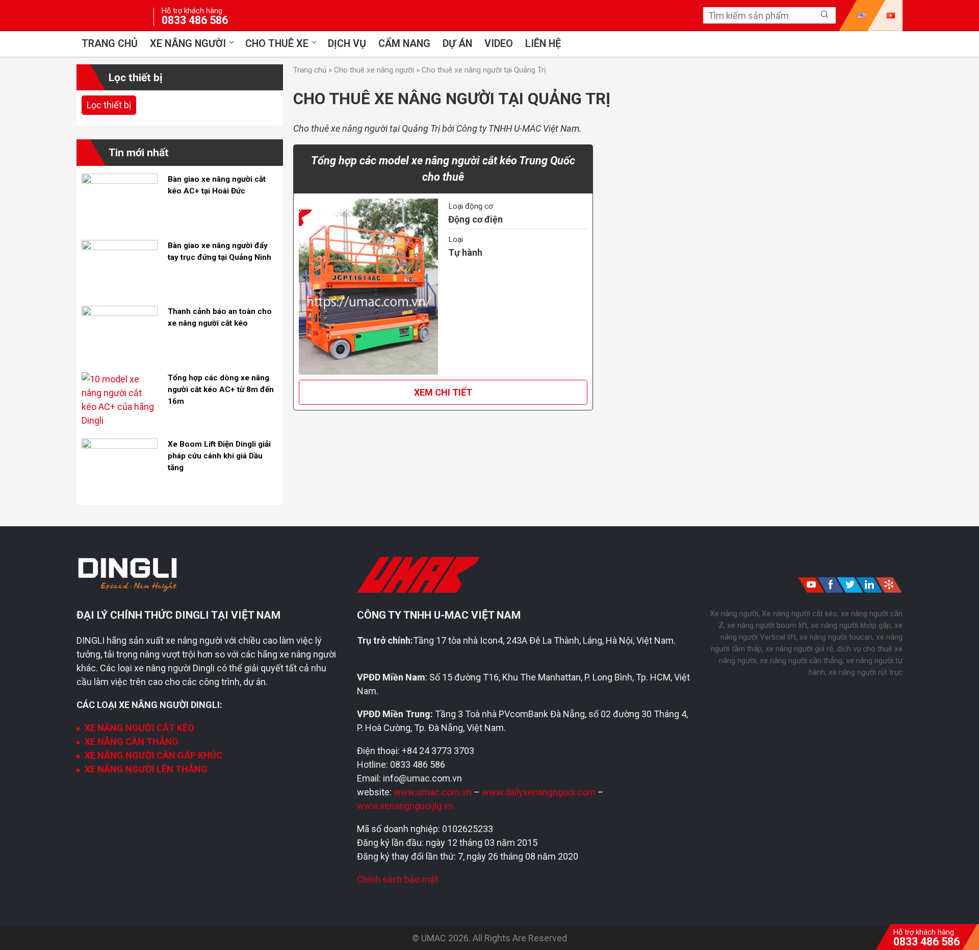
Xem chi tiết (443, 392)
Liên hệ (543, 44)
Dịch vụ (347, 44)
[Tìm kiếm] (824, 14)
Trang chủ (309, 70)
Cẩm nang (404, 44)
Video (498, 44)
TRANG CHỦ (110, 44)
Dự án (457, 44)
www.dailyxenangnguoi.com (540, 792)
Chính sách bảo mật (397, 879)
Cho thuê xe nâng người (374, 70)
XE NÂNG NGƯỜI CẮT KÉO (139, 727)
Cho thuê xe (276, 44)
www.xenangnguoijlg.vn (405, 805)
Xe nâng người (188, 44)
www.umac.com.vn (433, 792)
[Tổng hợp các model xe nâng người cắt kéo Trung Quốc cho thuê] (368, 287)
